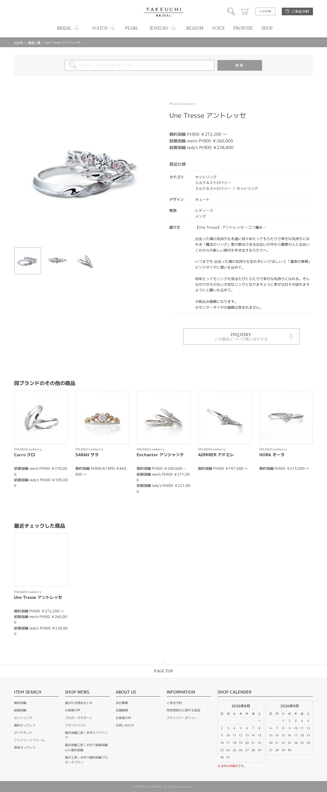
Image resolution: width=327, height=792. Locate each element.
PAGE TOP (163, 671)
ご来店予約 (300, 11)
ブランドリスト (75, 725)
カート (245, 11)
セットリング (23, 718)
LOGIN (265, 11)
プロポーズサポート (78, 718)
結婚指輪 (20, 710)
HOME (18, 42)
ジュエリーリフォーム (29, 740)
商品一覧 (34, 42)
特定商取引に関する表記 (183, 710)
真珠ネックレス (25, 747)
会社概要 (122, 703)
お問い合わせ (125, 725)
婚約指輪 (20, 703)
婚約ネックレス (25, 725)
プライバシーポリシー (182, 718)
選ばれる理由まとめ (78, 703)
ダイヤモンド (23, 733)
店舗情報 (122, 710)
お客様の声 (72, 710)
